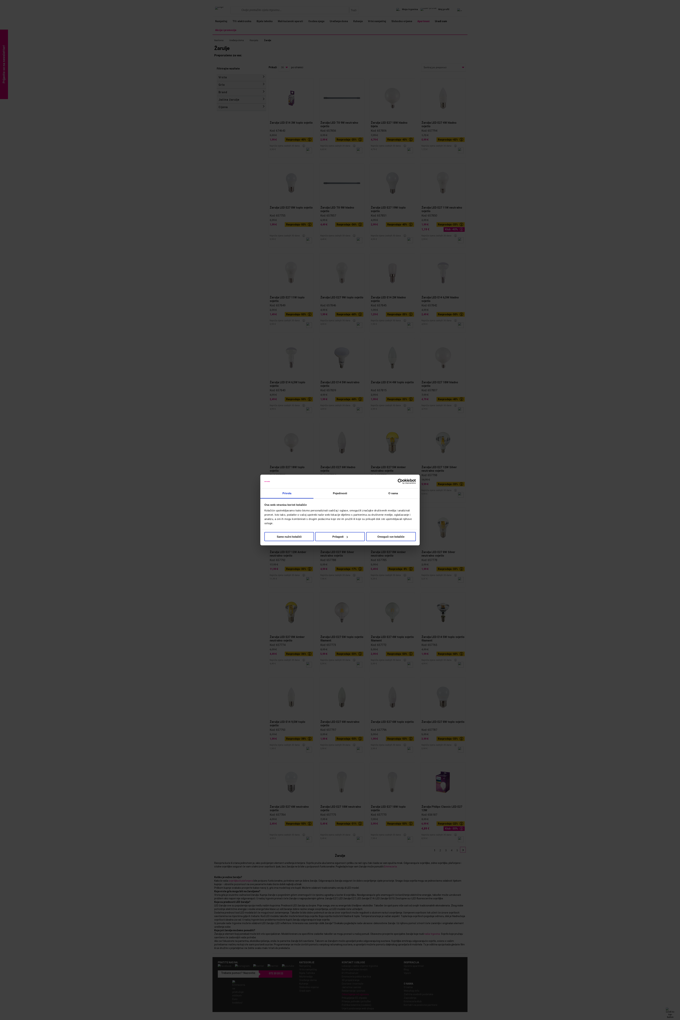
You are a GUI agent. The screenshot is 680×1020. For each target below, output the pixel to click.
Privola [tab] (286, 493)
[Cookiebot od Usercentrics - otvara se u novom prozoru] (400, 481)
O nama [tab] (393, 493)
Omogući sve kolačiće (390, 536)
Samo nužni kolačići (289, 536)
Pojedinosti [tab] (340, 493)
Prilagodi (338, 536)
